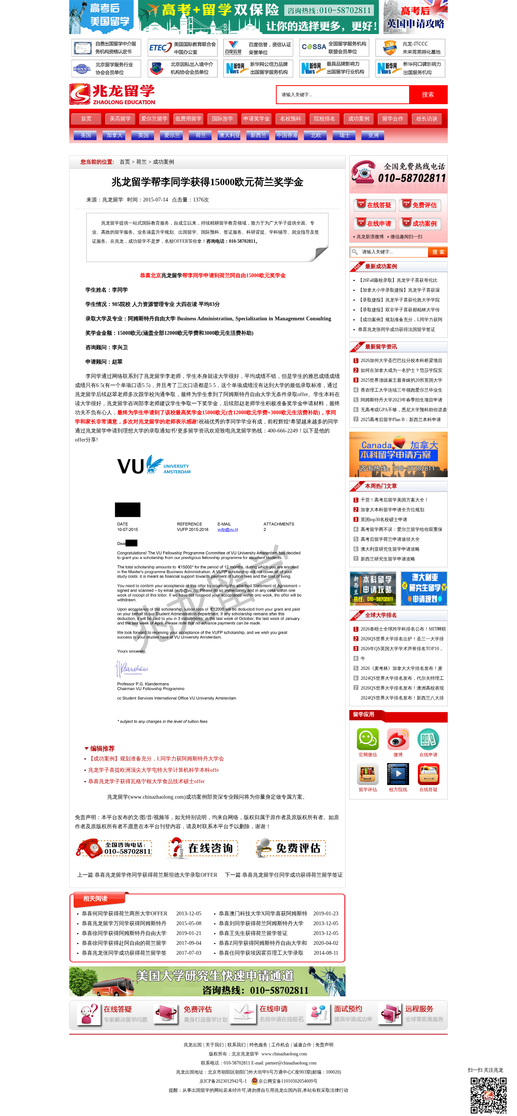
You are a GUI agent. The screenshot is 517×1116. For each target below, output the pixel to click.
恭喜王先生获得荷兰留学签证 (253, 933)
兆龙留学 (112, 200)
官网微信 (368, 754)
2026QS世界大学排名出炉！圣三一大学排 (402, 639)
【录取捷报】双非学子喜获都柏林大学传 (399, 309)
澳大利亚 (229, 135)
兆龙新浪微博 (370, 236)
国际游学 (222, 119)
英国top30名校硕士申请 (384, 519)
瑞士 (344, 135)
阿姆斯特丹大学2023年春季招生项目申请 (401, 400)
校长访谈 (427, 119)
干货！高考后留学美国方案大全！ (395, 500)
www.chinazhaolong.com (157, 797)
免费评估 (425, 205)
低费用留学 (188, 119)
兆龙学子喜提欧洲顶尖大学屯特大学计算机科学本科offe (153, 770)
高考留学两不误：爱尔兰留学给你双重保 (401, 529)
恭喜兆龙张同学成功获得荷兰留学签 (124, 953)
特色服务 (258, 1044)
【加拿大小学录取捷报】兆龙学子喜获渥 (399, 290)
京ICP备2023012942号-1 (223, 1081)
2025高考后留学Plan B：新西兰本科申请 (401, 419)
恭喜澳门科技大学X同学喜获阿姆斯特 (263, 913)
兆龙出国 (193, 1044)
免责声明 (324, 1044)
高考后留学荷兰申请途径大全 (390, 539)
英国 (143, 135)
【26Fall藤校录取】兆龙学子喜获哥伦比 (398, 280)
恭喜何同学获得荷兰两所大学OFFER (124, 913)
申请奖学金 (256, 119)
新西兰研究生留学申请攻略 (388, 559)
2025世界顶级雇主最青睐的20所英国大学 (401, 380)
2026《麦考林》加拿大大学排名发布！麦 (401, 668)
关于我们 (215, 1044)
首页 (86, 119)
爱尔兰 (172, 135)
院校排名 (324, 119)
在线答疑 (379, 205)
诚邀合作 (302, 1044)
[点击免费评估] (289, 841)
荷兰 (201, 135)
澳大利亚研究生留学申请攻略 (390, 549)
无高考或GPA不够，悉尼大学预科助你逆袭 (404, 409)
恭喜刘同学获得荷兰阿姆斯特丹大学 (261, 923)
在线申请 (379, 223)
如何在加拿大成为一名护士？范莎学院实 (401, 370)
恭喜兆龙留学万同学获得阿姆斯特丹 (124, 923)
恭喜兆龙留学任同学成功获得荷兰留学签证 (292, 875)
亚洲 (373, 135)
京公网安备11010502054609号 (288, 1081)
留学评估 (368, 789)
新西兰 (258, 135)
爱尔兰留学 (154, 119)
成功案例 (358, 119)
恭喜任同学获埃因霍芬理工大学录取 (261, 953)
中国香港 (287, 135)
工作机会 (280, 1044)
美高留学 (120, 119)
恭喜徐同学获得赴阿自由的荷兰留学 (124, 943)
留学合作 (392, 119)
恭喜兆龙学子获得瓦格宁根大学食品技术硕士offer (146, 781)
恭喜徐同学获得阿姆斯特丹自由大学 (124, 933)
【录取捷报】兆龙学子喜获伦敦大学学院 (399, 300)
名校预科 (290, 119)
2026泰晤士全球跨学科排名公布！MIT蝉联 (403, 629)
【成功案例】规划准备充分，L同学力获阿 (400, 319)
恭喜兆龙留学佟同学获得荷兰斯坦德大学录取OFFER (156, 875)
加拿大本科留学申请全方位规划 (392, 509)
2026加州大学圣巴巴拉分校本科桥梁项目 (401, 360)
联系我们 (236, 1044)
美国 (86, 135)
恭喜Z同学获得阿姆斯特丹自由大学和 (263, 943)
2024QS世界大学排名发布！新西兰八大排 (402, 698)
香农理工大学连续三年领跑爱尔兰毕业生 (401, 390)
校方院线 (398, 789)
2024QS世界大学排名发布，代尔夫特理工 (402, 678)
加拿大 (115, 135)
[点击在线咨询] (201, 841)
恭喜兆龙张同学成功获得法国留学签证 (396, 329)
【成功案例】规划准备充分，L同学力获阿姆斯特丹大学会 (156, 759)
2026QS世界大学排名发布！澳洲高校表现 (402, 688)
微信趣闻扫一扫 (406, 236)
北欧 (316, 135)
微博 (398, 754)
